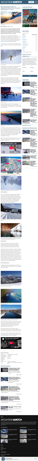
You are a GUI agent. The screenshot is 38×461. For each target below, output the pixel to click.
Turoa (23, 50)
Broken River (24, 39)
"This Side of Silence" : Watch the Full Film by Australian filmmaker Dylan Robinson (14, 369)
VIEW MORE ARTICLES (27, 125)
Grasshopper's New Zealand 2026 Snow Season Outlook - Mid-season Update (33, 163)
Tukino (23, 48)
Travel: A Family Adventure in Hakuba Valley (33, 156)
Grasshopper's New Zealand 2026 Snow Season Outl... (32, 439)
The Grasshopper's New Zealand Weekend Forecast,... (13, 434)
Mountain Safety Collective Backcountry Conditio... (13, 429)
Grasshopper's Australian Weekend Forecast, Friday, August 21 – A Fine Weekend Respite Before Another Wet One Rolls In (14, 398)
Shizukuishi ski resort (5, 43)
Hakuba (5, 40)
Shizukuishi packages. (12, 335)
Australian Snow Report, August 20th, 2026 (15, 407)
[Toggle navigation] (36, 2)
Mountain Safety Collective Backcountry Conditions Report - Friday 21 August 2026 (15, 378)
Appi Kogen (13, 133)
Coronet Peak (24, 45)
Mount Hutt (24, 36)
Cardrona (24, 47)
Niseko (2, 40)
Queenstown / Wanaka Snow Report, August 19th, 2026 (33, 151)
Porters (23, 37)
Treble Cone (24, 42)
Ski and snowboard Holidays (5, 454)
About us (2, 447)
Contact (2, 449)
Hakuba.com (3, 455)
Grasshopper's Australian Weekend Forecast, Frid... (32, 434)
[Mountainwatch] (11, 1)
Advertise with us (3, 448)
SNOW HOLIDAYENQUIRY (31, 2)
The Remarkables (25, 44)
